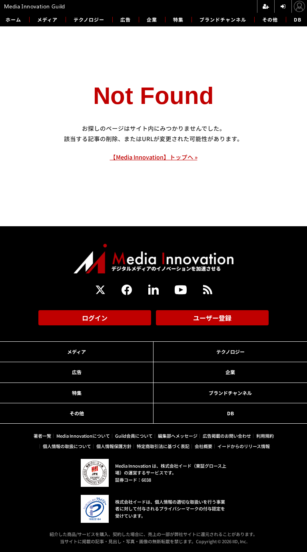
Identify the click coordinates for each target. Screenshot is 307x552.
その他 (270, 19)
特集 (178, 19)
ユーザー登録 (212, 318)
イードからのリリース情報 (243, 446)
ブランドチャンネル (222, 19)
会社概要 (203, 446)
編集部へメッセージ (177, 435)
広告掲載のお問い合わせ (227, 435)
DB (297, 19)
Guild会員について (134, 435)
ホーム (13, 19)
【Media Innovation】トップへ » (153, 157)
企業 (152, 19)
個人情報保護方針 (114, 446)
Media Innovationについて (83, 435)
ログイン (95, 318)
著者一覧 (42, 435)
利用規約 (265, 435)
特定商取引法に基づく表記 (163, 446)
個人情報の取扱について (67, 446)
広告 (125, 19)
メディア (47, 19)
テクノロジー (89, 19)
